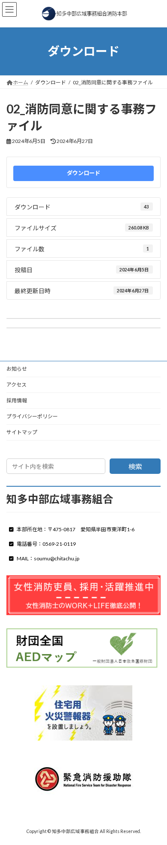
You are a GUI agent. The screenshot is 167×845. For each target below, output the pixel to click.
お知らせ (16, 369)
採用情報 (16, 400)
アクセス (16, 384)
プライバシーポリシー (32, 416)
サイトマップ (21, 432)
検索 (135, 466)
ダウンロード (83, 173)
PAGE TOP (154, 810)
